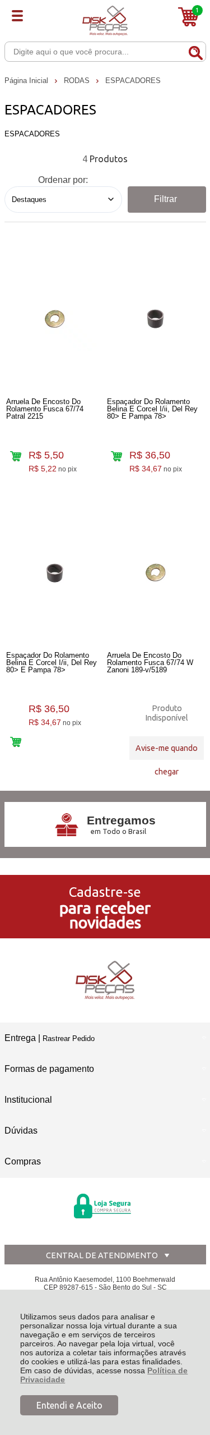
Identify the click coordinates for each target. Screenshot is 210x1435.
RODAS (78, 80)
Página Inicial (27, 80)
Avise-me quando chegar (167, 752)
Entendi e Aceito (69, 1405)
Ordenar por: (63, 180)
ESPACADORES (133, 80)
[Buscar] (195, 51)
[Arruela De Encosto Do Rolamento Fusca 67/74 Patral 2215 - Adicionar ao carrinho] (15, 456)
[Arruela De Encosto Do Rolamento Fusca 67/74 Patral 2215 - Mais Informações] (54, 319)
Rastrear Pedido (69, 1038)
